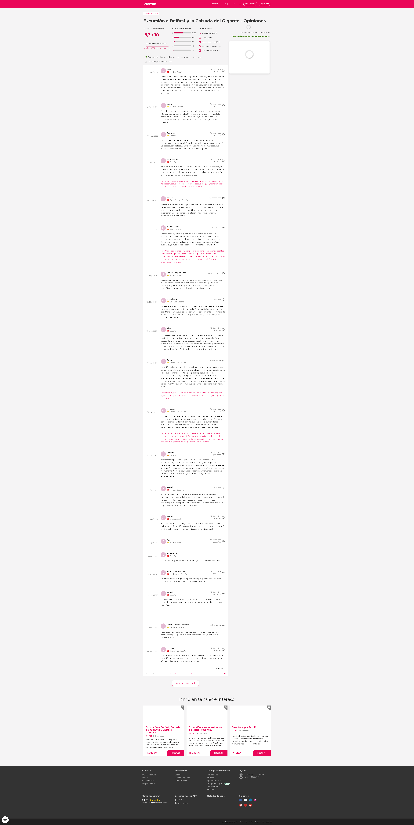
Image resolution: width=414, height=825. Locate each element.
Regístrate (264, 4)
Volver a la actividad (151, 14)
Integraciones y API (215, 784)
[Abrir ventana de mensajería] (5, 819)
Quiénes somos (149, 775)
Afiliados (210, 778)
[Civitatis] (150, 4)
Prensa (145, 778)
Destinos (178, 775)
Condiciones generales (230, 822)
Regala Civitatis (148, 784)
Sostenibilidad (148, 781)
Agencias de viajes (214, 781)
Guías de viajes (181, 781)
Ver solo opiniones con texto (160, 62)
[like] (182, 708)
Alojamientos (212, 787)
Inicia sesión (250, 4)
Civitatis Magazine (182, 778)
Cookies (269, 822)
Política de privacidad (256, 822)
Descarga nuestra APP (186, 796)
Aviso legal (243, 822)
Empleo (210, 790)
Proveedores (212, 775)
